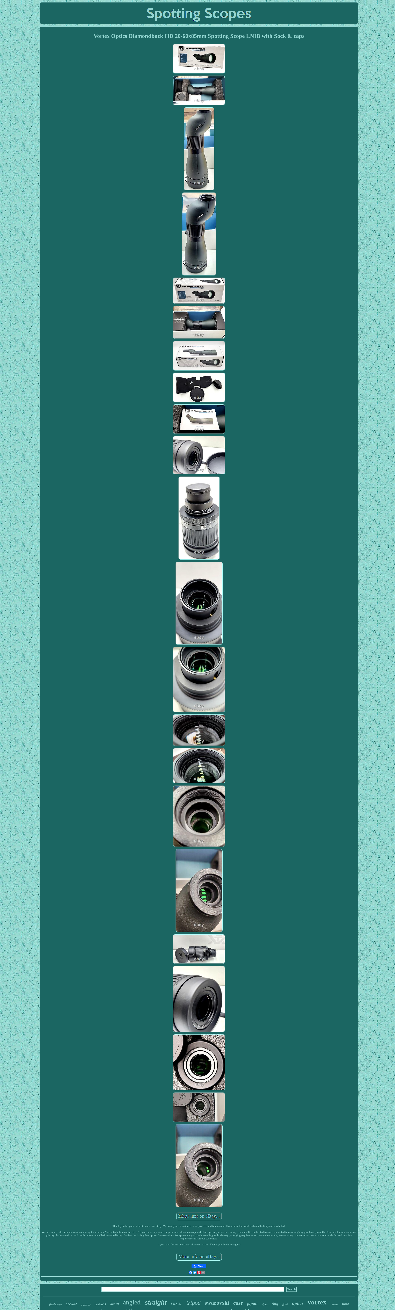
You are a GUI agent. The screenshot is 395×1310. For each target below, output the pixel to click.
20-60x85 (71, 1304)
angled (132, 1302)
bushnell (100, 1304)
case (238, 1303)
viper (264, 1304)
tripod (193, 1303)
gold (285, 1304)
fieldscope (55, 1304)
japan (252, 1303)
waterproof (86, 1305)
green (334, 1304)
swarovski (217, 1303)
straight (156, 1302)
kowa (114, 1303)
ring (275, 1304)
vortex (317, 1302)
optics (297, 1303)
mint (345, 1304)
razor (176, 1303)
